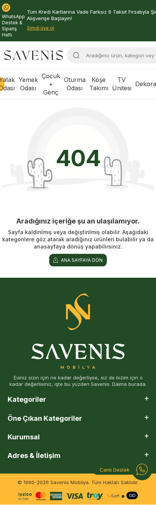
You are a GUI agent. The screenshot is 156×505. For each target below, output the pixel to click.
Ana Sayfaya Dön (81, 260)
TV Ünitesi (121, 83)
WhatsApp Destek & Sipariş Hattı (13, 26)
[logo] (33, 55)
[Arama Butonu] (76, 55)
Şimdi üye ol (40, 28)
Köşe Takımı (98, 83)
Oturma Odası (75, 83)
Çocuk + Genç (51, 84)
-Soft (113, 496)
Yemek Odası (28, 83)
